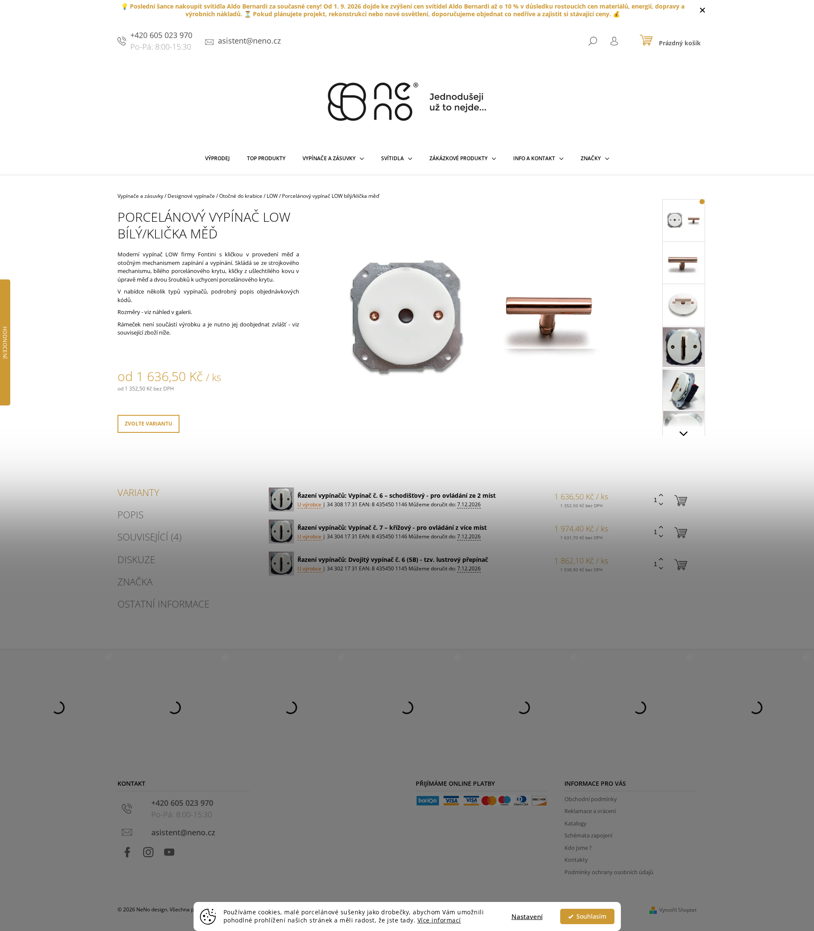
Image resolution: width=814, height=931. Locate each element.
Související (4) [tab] (150, 537)
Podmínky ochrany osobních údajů (608, 872)
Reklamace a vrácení (590, 811)
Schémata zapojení (588, 835)
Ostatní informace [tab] (163, 604)
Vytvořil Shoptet (677, 909)
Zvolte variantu (148, 423)
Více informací (439, 920)
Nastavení (527, 916)
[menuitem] (217, 160)
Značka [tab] (135, 581)
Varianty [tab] (138, 492)
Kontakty (576, 859)
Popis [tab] (131, 514)
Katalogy (575, 823)
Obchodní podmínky (590, 799)
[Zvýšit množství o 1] (661, 495)
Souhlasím (591, 916)
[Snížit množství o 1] (661, 504)
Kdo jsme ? (578, 848)
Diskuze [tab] (136, 559)
